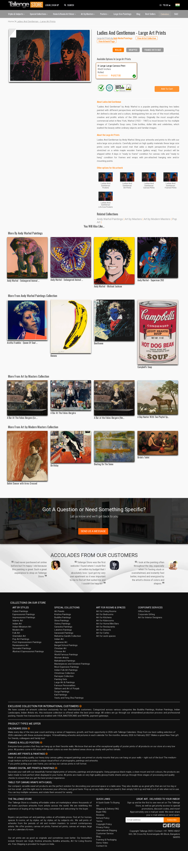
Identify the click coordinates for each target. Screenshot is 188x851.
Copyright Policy (104, 824)
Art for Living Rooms (106, 611)
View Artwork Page (107, 41)
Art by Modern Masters (157, 219)
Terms (99, 821)
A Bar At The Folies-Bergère (63, 413)
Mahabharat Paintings (64, 660)
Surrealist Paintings (21, 648)
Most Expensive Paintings (66, 667)
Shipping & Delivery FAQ (107, 808)
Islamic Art (17, 620)
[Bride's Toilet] (157, 443)
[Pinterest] (178, 826)
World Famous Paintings (66, 654)
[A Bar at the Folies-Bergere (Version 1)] (114, 397)
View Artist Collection (146, 38)
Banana (54, 355)
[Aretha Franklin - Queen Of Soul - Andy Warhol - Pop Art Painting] (27, 320)
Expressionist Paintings (23, 614)
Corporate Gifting (146, 614)
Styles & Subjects (16, 13)
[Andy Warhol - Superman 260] (157, 257)
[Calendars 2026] (29, 728)
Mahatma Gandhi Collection (67, 636)
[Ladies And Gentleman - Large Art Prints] (50, 55)
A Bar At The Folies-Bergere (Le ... (22, 417)
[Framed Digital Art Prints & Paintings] (56, 768)
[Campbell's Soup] (157, 332)
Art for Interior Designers (150, 617)
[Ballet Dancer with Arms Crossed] (27, 456)
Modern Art (17, 630)
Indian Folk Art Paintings (66, 670)
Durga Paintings (61, 691)
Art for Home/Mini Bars (107, 623)
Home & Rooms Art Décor (64, 13)
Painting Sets (60, 679)
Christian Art (60, 648)
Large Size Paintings (122, 13)
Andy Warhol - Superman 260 (150, 280)
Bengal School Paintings (66, 645)
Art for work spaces (106, 636)
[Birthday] (71, 447)
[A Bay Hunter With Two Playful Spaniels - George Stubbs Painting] (157, 397)
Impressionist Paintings (23, 617)
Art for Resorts (103, 630)
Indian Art (17, 623)
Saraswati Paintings (63, 633)
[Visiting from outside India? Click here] (80, 706)
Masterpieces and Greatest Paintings (72, 663)
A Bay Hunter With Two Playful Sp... (153, 417)
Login (47, 5)
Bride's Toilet (143, 457)
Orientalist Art (19, 636)
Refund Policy (102, 818)
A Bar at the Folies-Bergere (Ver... (109, 417)
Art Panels (59, 611)
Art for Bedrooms (104, 614)
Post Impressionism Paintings (26, 642)
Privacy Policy (102, 827)
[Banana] (71, 326)
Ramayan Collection (64, 676)
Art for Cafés (102, 633)
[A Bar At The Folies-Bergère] (71, 395)
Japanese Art (60, 642)
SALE (176, 13)
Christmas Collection (64, 673)
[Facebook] (169, 826)
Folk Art (16, 633)
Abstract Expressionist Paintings (28, 651)
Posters (103, 13)
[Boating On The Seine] (114, 446)
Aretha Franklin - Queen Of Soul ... (22, 342)
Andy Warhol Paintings (110, 219)
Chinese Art (60, 651)
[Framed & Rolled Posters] (41, 742)
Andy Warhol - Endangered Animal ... (23, 280)
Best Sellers (150, 13)
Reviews (100, 815)
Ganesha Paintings (63, 626)
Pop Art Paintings (20, 639)
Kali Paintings (60, 694)
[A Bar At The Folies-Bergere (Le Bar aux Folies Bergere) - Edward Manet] (27, 397)
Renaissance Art (20, 645)
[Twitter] (165, 826)
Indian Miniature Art (21, 626)
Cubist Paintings (20, 611)
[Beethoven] (114, 320)
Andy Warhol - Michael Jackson (108, 286)
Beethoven (98, 343)
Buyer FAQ (101, 812)
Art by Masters (87, 13)
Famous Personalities (64, 685)
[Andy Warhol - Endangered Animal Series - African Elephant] (27, 257)
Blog (138, 13)
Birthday (54, 465)
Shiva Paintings (61, 620)
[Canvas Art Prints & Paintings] (47, 754)
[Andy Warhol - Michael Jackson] (114, 260)
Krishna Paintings (62, 614)
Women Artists (61, 657)
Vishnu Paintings (62, 623)
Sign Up (55, 5)
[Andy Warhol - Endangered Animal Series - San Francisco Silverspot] (71, 257)
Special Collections (38, 13)
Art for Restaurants (105, 626)
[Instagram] (174, 826)
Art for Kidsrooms (105, 620)
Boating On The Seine (103, 464)
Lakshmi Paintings (63, 630)
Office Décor (144, 611)
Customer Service (105, 833)
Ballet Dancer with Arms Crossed (22, 483)
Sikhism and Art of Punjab (66, 688)
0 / (164, 5)
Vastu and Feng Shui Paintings (69, 697)
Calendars (165, 14)
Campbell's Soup (144, 367)
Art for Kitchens (104, 617)
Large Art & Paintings (64, 682)
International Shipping (106, 830)
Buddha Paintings (62, 617)
